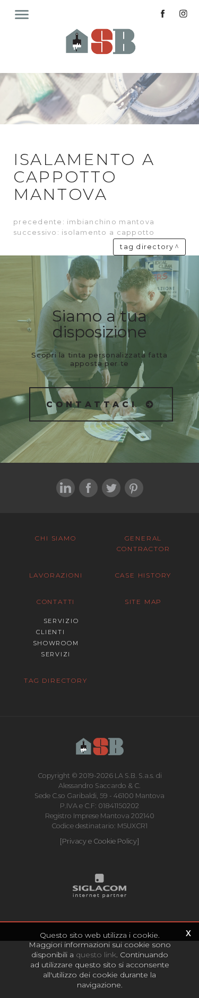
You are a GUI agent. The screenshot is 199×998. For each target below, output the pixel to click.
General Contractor (143, 543)
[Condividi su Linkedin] (65, 488)
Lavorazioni (56, 575)
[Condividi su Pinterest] (134, 488)
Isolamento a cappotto (108, 232)
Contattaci (92, 404)
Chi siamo (55, 538)
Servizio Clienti (57, 626)
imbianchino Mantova (110, 222)
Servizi (56, 654)
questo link (96, 954)
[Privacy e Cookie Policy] (99, 841)
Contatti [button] (56, 602)
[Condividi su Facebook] (88, 488)
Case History (143, 575)
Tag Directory (55, 680)
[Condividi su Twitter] (111, 488)
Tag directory (147, 247)
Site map (143, 602)
